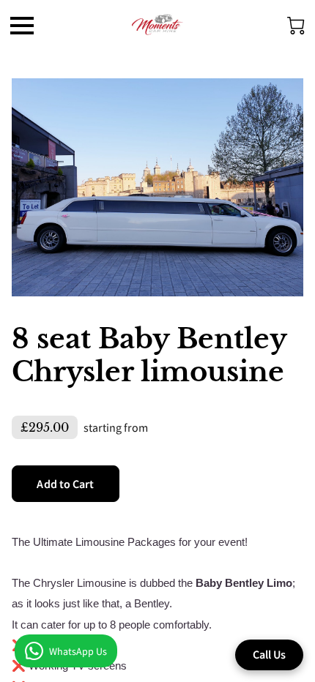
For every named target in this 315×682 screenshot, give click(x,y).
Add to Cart (65, 483)
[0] (296, 25)
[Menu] (22, 25)
